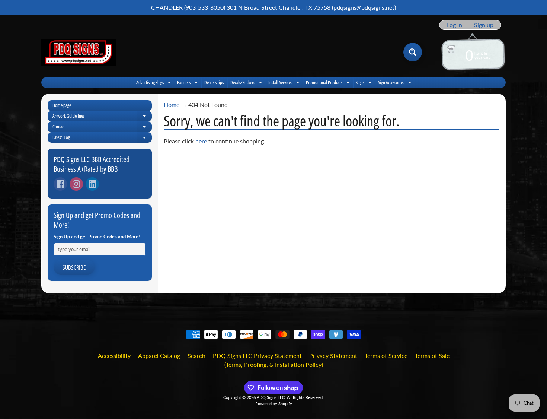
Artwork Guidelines (102, 116)
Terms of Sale (432, 355)
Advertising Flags (154, 83)
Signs (365, 83)
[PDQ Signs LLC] (78, 52)
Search (196, 355)
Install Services (284, 83)
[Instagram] (76, 184)
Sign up (483, 25)
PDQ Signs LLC (271, 397)
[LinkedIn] (92, 184)
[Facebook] (60, 184)
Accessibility (114, 355)
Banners (188, 83)
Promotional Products (329, 83)
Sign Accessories (395, 83)
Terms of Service (386, 355)
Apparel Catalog (159, 355)
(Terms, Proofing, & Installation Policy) (273, 364)
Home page (61, 105)
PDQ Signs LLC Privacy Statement (257, 355)
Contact (102, 127)
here (201, 141)
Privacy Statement (333, 355)
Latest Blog (102, 138)
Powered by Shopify (273, 403)
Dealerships (214, 82)
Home (171, 104)
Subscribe (74, 267)
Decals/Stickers (247, 83)
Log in (454, 25)
